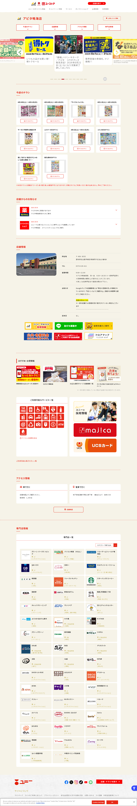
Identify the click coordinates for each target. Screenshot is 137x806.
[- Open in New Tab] (29, 115)
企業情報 (95, 9)
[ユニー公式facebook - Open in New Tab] (66, 782)
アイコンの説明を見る (29, 438)
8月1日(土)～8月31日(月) (80, 130)
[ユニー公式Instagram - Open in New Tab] (76, 782)
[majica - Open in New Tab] (95, 430)
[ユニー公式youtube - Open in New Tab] (86, 782)
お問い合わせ (89, 795)
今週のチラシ (27, 27)
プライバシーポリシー (51, 795)
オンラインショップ (81, 9)
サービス (69, 9)
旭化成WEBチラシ (50, 157)
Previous (20, 52)
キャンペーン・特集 (55, 9)
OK (112, 802)
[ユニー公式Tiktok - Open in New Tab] (81, 782)
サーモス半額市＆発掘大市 (27, 130)
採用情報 (105, 9)
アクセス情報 (82, 27)
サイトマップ (19, 795)
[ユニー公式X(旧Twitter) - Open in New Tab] (71, 782)
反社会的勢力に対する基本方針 (72, 795)
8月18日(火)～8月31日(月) (54, 102)
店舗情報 (55, 27)
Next (117, 52)
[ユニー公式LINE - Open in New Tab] (91, 782)
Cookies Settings (98, 802)
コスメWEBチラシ (103, 130)
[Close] (134, 802)
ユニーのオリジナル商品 (36, 9)
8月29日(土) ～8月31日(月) (27, 102)
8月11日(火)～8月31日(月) (107, 102)
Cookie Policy (40, 803)
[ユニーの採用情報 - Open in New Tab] (95, 411)
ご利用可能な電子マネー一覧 (26, 461)
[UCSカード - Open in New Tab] (95, 445)
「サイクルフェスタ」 (77, 102)
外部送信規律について (111, 795)
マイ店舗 (99, 795)
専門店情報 (109, 27)
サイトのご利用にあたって (33, 795)
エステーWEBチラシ (51, 130)
